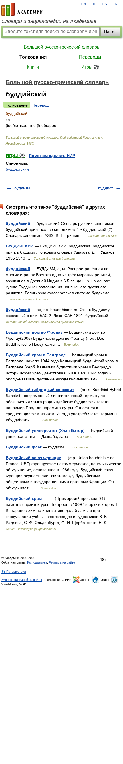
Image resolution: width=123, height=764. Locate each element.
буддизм (22, 188)
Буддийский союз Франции (33, 457)
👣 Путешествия (13, 571)
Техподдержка (37, 562)
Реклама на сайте (62, 562)
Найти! (110, 32)
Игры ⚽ (90, 67)
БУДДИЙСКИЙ (19, 246)
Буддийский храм (24, 498)
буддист (105, 188)
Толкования (33, 57)
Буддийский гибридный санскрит (40, 389)
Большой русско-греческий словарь (61, 47)
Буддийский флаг (24, 447)
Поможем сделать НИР (52, 155)
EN (83, 4)
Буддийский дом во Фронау (34, 332)
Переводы (90, 57)
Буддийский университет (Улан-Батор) (45, 430)
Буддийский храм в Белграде (36, 355)
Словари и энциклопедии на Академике (48, 21)
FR (114, 4)
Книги (33, 67)
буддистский (17, 169)
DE (93, 4)
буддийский (18, 223)
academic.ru (22, 9)
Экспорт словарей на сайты (21, 579)
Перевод (40, 105)
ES (104, 4)
